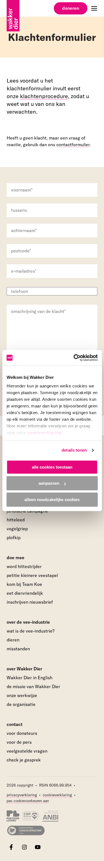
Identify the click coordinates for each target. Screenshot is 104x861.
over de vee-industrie (28, 622)
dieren (13, 640)
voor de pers (19, 742)
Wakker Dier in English (29, 677)
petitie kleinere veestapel (32, 575)
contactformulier (73, 144)
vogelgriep (17, 528)
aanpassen (49, 483)
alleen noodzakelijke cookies (52, 499)
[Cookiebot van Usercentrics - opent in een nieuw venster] (74, 357)
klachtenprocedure (44, 96)
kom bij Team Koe (24, 584)
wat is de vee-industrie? (30, 631)
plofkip (14, 537)
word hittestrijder (24, 566)
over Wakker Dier (24, 668)
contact (14, 724)
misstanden (18, 648)
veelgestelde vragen (27, 751)
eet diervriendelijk (25, 593)
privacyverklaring (22, 794)
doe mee (15, 557)
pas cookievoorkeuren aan (28, 801)
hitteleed (16, 519)
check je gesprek (24, 760)
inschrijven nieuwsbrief (30, 602)
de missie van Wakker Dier (33, 686)
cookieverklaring (44, 432)
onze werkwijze (22, 695)
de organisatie (21, 704)
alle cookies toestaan (52, 467)
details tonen (74, 450)
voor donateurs (22, 733)
